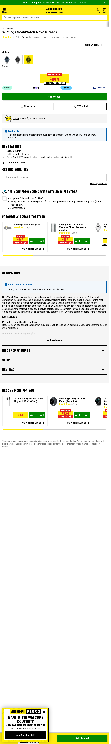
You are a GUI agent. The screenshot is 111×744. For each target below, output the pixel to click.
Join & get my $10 (25, 735)
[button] (18, 10)
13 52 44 (81, 2)
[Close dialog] (44, 712)
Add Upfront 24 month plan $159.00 (25, 198)
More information (16, 208)
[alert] (54, 134)
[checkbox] (3, 197)
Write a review (33, 37)
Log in (16, 118)
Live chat (65, 2)
